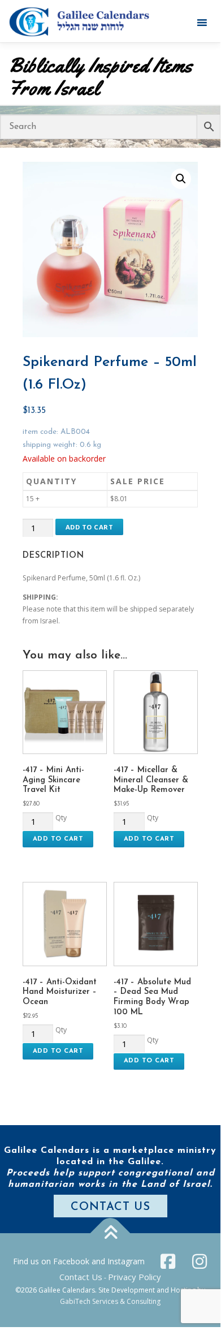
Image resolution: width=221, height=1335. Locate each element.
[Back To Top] (110, 1233)
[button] (181, 179)
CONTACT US (110, 1207)
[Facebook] (167, 1261)
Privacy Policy (134, 1276)
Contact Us (80, 1276)
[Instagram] (199, 1261)
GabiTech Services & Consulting (110, 1301)
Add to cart (90, 527)
